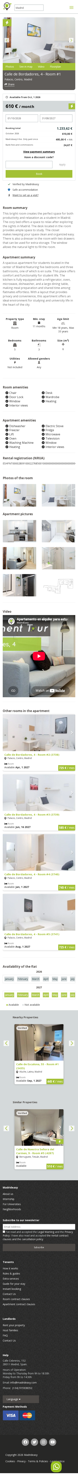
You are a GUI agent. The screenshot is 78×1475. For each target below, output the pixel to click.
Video (41, 66)
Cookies (10, 1461)
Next (71, 40)
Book (39, 173)
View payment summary (39, 151)
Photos (9, 66)
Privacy (21, 1461)
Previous (7, 40)
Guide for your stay (14, 1283)
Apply (62, 164)
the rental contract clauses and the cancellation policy (36, 1237)
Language (13, 1399)
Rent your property (14, 1325)
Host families (10, 1330)
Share (11, 84)
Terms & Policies (38, 1461)
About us (8, 1194)
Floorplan (55, 66)
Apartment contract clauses (19, 1304)
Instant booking (12, 1289)
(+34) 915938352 (22, 1388)
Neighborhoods (12, 1209)
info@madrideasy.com (23, 1382)
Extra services (11, 1278)
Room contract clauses (16, 1299)
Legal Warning (46, 1232)
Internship (8, 1199)
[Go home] (7, 6)
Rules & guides (11, 1273)
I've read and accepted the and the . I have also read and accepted (38, 1235)
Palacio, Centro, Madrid (18, 79)
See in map (25, 66)
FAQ (5, 1335)
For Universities (12, 1204)
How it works (10, 1268)
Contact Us (9, 1294)
